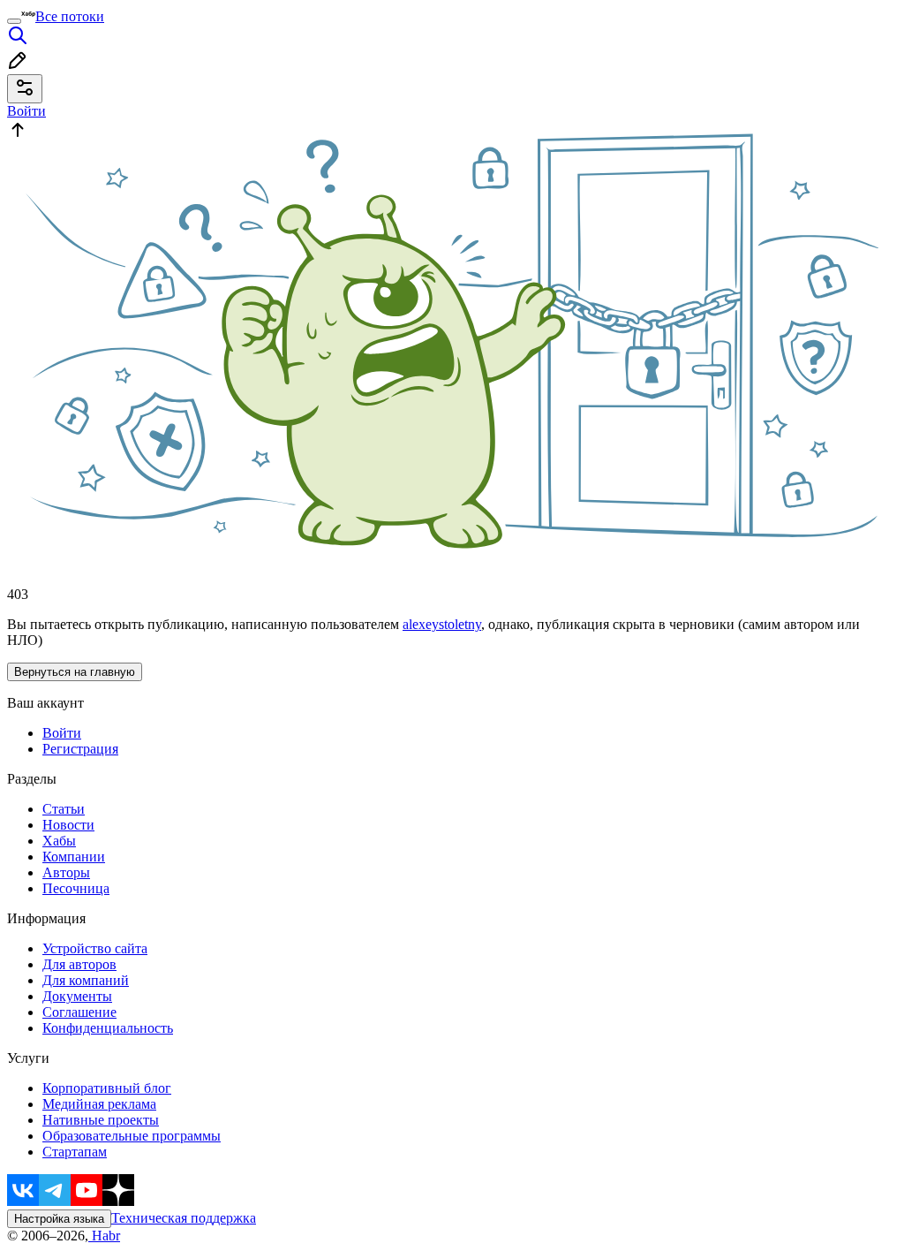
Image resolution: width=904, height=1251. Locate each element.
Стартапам (74, 1151)
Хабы (59, 840)
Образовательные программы (131, 1135)
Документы (77, 996)
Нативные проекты (100, 1119)
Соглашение (79, 1012)
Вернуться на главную (74, 672)
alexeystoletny (442, 624)
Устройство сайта (94, 948)
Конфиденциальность (107, 1027)
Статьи (63, 808)
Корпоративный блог (106, 1088)
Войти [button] (26, 110)
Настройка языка (59, 1218)
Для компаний (85, 980)
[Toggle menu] (14, 21)
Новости (68, 824)
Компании (73, 856)
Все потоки (69, 16)
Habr (104, 1235)
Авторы (66, 872)
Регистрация (80, 748)
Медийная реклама (99, 1103)
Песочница (75, 888)
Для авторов (79, 964)
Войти (61, 732)
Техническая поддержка (183, 1217)
